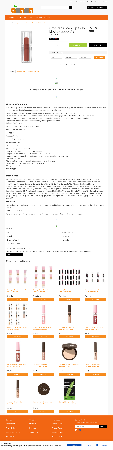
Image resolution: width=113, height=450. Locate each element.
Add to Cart (78, 45)
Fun (31, 17)
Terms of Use (57, 424)
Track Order (10, 428)
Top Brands (11, 17)
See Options (17, 299)
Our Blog (32, 428)
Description (11, 71)
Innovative (39, 17)
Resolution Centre (13, 432)
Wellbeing (47, 17)
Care (24, 17)
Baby (18, 17)
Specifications (21, 71)
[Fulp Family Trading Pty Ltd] (22, 8)
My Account (10, 424)
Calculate (100, 57)
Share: (51, 38)
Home (9, 23)
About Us (82, 1)
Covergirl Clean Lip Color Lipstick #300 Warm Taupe (36, 23)
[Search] (70, 7)
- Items (96, 7)
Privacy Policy (57, 428)
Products (72, 1)
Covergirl (16, 23)
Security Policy (57, 436)
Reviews (30, 71)
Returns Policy (57, 432)
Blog (77, 1)
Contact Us (89, 1)
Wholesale (96, 1)
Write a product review (15, 255)
